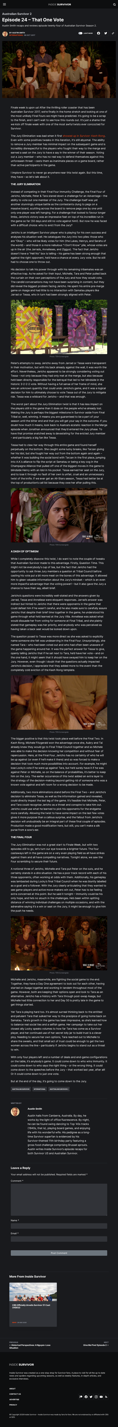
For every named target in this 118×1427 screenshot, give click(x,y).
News (14, 1322)
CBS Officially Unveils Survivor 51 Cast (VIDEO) (31, 1306)
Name (15, 1220)
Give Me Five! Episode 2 (95, 1345)
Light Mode (88, 33)
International (16, 35)
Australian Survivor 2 (59, 1089)
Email (15, 1233)
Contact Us (15, 1394)
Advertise (14, 1399)
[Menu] (6, 4)
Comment (17, 1180)
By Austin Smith (17, 33)
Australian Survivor (20, 1089)
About (12, 1389)
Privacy (13, 1405)
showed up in (84, 135)
